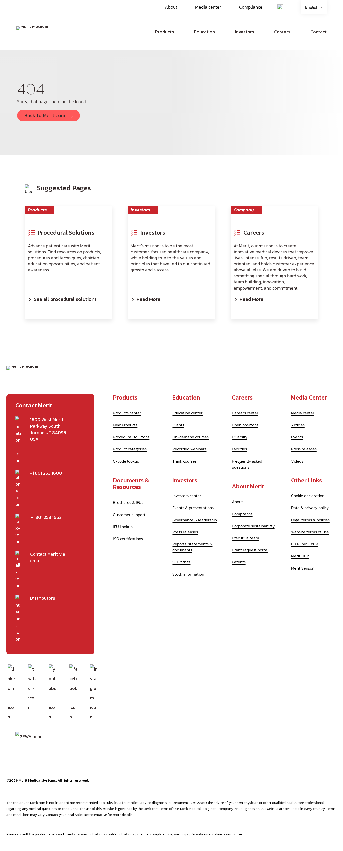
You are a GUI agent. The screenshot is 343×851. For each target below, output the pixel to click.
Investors (244, 31)
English (312, 7)
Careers (282, 31)
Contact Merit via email (47, 557)
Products (164, 31)
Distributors (42, 598)
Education (204, 31)
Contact (318, 31)
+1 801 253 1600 (46, 473)
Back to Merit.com (44, 115)
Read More (148, 299)
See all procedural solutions (65, 299)
